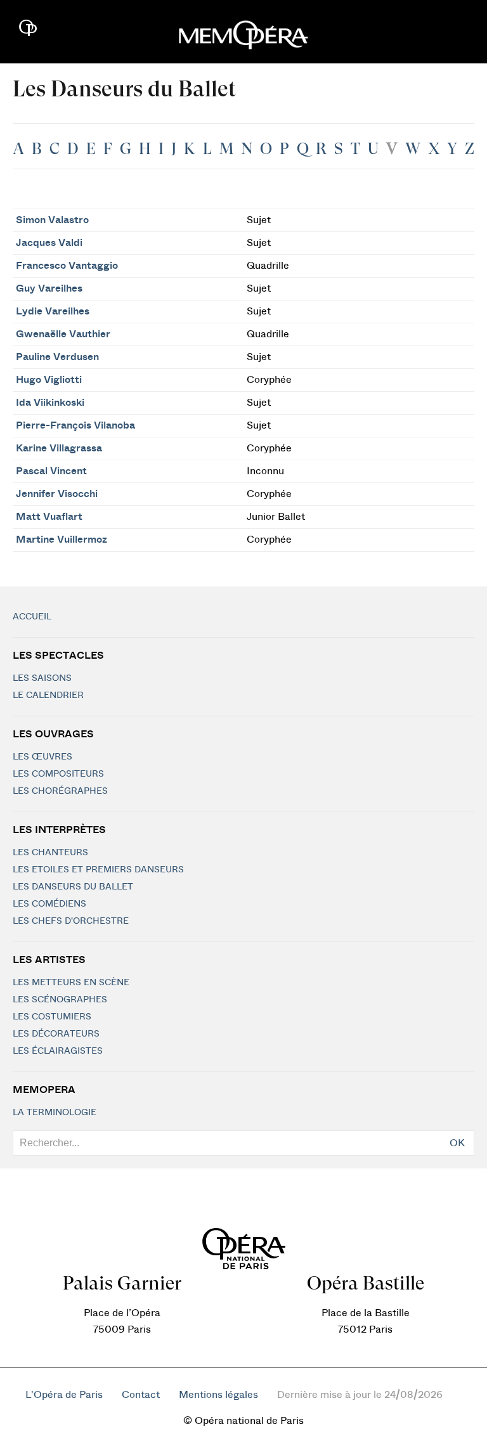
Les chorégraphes (60, 791)
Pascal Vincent (51, 471)
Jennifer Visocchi (57, 494)
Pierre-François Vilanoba (75, 425)
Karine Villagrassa (59, 448)
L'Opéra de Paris (64, 1395)
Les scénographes (60, 999)
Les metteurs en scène (71, 982)
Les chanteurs (50, 852)
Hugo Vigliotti (49, 380)
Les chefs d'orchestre (71, 921)
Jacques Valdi (49, 243)
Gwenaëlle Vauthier (63, 334)
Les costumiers (52, 1016)
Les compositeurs (58, 774)
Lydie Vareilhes (52, 311)
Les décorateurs (56, 1034)
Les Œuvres (42, 757)
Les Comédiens (49, 904)
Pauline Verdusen (57, 357)
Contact (141, 1395)
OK (457, 1143)
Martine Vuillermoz (61, 539)
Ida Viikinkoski (50, 403)
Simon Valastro (52, 220)
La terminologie (54, 1112)
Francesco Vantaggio (67, 266)
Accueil (32, 616)
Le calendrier (48, 695)
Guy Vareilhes (49, 288)
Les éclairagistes (58, 1051)
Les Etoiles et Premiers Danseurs (98, 869)
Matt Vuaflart (49, 517)
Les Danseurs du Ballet (73, 887)
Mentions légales (218, 1395)
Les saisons (42, 678)
